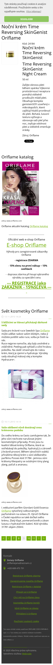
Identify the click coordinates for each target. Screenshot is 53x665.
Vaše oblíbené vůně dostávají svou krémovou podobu (21, 429)
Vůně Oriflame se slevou (26, 608)
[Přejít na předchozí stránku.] (8, 538)
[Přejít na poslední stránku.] (44, 538)
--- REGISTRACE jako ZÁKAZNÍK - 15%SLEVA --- (26, 287)
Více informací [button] (33, 11)
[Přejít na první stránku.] (3, 538)
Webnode (27, 653)
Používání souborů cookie (26, 621)
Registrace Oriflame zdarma (26, 575)
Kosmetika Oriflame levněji (26, 602)
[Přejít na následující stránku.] (39, 538)
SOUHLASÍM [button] (26, 19)
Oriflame (45, 330)
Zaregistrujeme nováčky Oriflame (26, 581)
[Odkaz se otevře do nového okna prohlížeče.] (9, 61)
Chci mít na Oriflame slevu (27, 597)
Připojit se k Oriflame (26, 592)
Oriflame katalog (39, 226)
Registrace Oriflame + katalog (26, 586)
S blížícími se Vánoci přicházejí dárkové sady (24, 324)
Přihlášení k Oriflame (26, 613)
